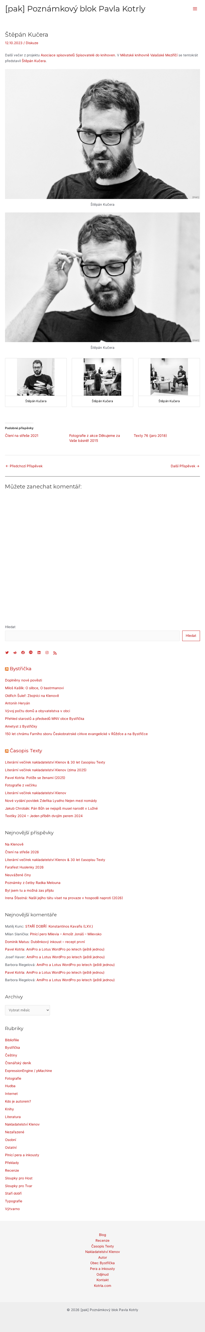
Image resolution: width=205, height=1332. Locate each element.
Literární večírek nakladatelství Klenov (35, 793)
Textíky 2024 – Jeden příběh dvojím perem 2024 (44, 816)
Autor (102, 1257)
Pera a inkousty (102, 1269)
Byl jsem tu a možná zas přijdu (29, 890)
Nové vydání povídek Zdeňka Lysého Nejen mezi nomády (51, 801)
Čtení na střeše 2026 (22, 852)
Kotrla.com (102, 1286)
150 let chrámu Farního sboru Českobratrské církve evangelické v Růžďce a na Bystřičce (76, 734)
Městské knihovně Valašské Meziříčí (149, 55)
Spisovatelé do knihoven (95, 55)
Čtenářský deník (18, 1063)
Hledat (10, 627)
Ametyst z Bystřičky (21, 726)
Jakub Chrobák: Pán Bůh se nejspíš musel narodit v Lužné (51, 808)
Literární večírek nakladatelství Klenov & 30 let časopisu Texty (55, 762)
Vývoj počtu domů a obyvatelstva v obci (37, 711)
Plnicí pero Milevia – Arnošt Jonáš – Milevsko (66, 934)
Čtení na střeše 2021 (21, 435)
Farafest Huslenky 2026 (24, 867)
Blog (102, 1235)
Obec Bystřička (102, 1263)
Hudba (10, 1086)
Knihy (9, 1109)
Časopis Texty (26, 751)
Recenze (12, 1170)
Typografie (13, 1201)
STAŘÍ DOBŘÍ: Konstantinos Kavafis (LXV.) (59, 926)
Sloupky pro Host (18, 1178)
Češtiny (11, 1055)
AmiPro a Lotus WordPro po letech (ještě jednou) (65, 949)
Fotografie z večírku (21, 785)
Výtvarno (12, 1209)
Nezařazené (14, 1132)
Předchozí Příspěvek (24, 466)
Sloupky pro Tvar (18, 1186)
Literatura (13, 1117)
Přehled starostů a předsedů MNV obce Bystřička (44, 719)
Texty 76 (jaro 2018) (150, 435)
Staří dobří (13, 1193)
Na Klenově (14, 844)
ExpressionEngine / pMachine (28, 1071)
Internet (11, 1094)
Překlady (12, 1163)
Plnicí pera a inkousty (22, 1155)
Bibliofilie (12, 1040)
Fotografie (13, 1078)
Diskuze (32, 43)
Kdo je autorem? (18, 1101)
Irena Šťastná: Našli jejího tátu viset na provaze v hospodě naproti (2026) (64, 898)
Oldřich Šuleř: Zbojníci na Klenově (32, 696)
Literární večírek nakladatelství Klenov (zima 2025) (45, 770)
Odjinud (102, 1274)
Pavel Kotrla (14, 949)
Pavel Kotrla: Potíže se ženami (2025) (35, 778)
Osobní (10, 1140)
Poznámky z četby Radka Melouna (32, 883)
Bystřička (21, 668)
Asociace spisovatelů (58, 55)
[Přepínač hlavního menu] (195, 9)
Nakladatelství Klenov (22, 1124)
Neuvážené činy (18, 875)
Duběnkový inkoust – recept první (58, 942)
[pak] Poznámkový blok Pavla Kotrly (75, 8)
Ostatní (10, 1147)
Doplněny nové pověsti (23, 680)
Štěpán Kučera (34, 61)
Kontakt (102, 1280)
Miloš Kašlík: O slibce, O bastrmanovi (34, 688)
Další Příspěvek (185, 466)
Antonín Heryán (17, 703)
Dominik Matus (17, 942)
